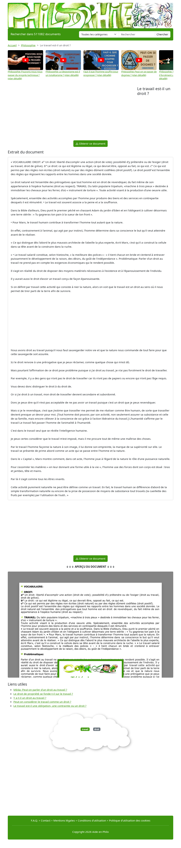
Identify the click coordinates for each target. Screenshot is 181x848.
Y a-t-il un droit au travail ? (29, 698)
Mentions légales (64, 820)
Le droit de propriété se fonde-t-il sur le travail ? (43, 693)
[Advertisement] (72, 113)
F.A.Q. (34, 820)
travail (85, 729)
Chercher (162, 34)
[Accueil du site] (90, 14)
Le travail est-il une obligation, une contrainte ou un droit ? (49, 705)
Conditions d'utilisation (92, 820)
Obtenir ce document (91, 143)
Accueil (12, 45)
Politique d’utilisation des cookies (129, 820)
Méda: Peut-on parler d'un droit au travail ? (40, 689)
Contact (45, 820)
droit (96, 729)
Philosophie (28, 45)
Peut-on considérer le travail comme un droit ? (42, 701)
